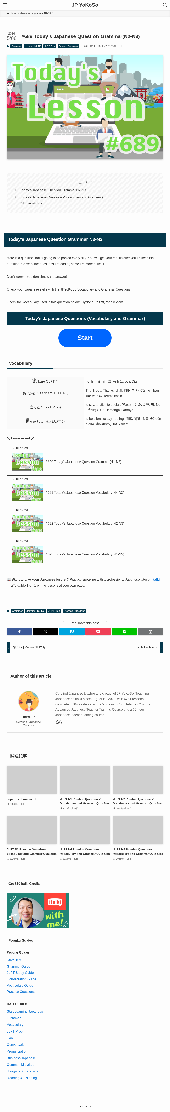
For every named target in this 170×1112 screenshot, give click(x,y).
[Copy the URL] (150, 631)
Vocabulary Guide (20, 985)
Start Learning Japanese (25, 1011)
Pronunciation (17, 1051)
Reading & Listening (22, 1078)
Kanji (11, 1038)
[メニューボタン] (5, 5)
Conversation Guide (21, 979)
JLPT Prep (50, 46)
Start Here (14, 960)
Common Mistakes (20, 1064)
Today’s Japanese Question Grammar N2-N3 (53, 190)
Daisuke (28, 717)
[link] (59, 722)
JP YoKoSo (85, 4)
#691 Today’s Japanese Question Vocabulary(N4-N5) (85, 492)
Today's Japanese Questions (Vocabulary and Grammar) (61, 197)
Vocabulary (35, 203)
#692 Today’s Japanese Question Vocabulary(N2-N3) (85, 523)
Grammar (16, 46)
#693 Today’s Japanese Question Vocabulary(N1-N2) (85, 554)
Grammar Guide (18, 966)
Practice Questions (68, 46)
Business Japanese (21, 1058)
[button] (19, 631)
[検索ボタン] (165, 5)
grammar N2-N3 (33, 46)
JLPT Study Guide (20, 973)
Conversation (17, 1044)
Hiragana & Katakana (23, 1071)
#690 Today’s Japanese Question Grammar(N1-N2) (83, 462)
